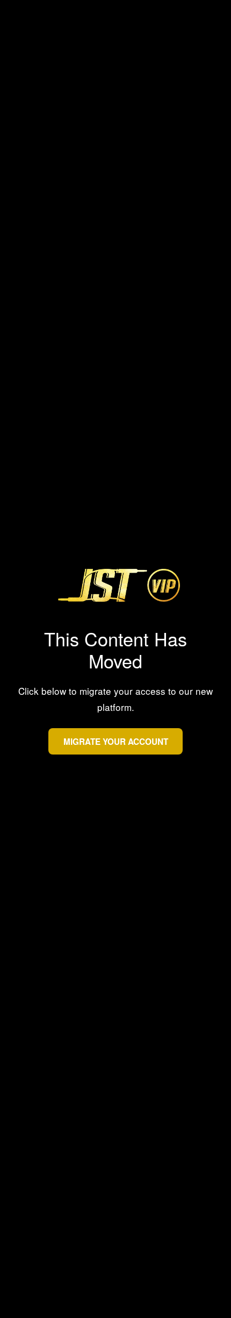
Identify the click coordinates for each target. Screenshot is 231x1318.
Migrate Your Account (115, 741)
